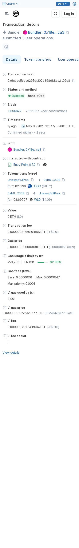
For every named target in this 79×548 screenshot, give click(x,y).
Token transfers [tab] (37, 59)
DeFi (61, 3)
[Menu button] (7, 13)
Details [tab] (11, 59)
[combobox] (23, 126)
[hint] (5, 74)
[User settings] (74, 4)
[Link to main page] (16, 14)
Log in (69, 14)
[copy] (68, 32)
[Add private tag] (6, 46)
